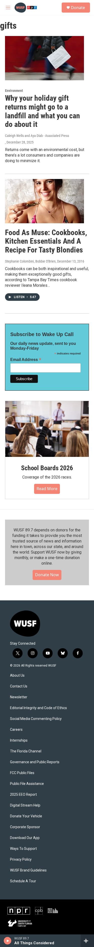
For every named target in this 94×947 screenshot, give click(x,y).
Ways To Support (23, 849)
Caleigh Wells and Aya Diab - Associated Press (37, 136)
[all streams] (87, 940)
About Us (17, 675)
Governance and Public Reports (34, 762)
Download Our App (25, 838)
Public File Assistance (27, 784)
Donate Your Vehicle (26, 816)
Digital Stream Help (25, 805)
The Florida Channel (25, 751)
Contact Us (18, 686)
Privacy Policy (21, 859)
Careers (16, 730)
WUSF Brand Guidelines (28, 870)
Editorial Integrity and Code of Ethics (38, 708)
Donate (78, 7)
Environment (14, 91)
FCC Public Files (22, 773)
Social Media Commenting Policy (36, 719)
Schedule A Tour (23, 881)
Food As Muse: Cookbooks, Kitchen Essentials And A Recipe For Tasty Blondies (46, 241)
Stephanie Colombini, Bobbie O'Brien (30, 261)
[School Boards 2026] (47, 429)
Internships (19, 740)
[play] (8, 940)
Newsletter (18, 697)
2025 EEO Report (23, 794)
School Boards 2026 (47, 468)
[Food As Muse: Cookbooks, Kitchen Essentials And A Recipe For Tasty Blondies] (44, 201)
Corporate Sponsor (25, 827)
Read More (47, 488)
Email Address (25, 359)
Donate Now (47, 574)
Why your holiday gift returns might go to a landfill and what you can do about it (42, 111)
